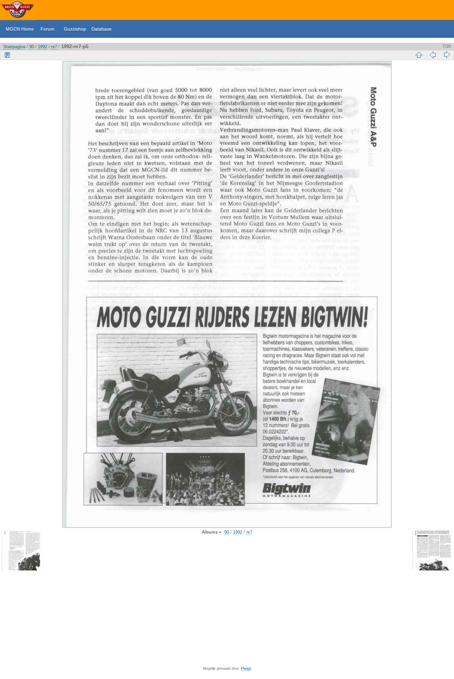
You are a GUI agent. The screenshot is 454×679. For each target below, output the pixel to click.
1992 (42, 46)
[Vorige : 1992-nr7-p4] (433, 54)
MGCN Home (20, 29)
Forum (48, 29)
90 (31, 46)
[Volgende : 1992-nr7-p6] (447, 54)
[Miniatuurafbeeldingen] (419, 54)
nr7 (54, 46)
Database (101, 29)
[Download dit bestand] (7, 54)
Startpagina (14, 46)
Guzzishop (75, 29)
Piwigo (246, 668)
